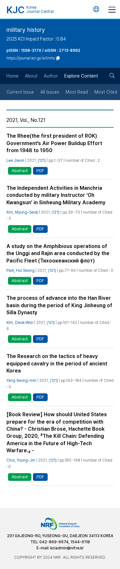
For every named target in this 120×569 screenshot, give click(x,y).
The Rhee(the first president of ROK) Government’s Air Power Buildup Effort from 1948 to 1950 (54, 143)
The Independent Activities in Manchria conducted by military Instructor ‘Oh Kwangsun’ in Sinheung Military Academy (56, 195)
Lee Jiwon (15, 160)
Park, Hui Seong (20, 270)
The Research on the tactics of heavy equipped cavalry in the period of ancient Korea (56, 363)
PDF (40, 170)
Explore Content (81, 75)
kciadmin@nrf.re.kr (67, 548)
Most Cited (105, 92)
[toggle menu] (112, 9)
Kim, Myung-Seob (22, 212)
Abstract (20, 170)
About (31, 75)
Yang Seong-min (21, 380)
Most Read (77, 92)
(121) (42, 160)
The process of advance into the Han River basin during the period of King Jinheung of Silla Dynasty (59, 305)
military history (25, 29)
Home (12, 75)
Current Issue (20, 92)
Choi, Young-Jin (20, 460)
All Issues (49, 92)
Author (51, 75)
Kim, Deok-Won (19, 322)
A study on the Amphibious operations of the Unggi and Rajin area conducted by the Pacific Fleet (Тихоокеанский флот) (57, 253)
